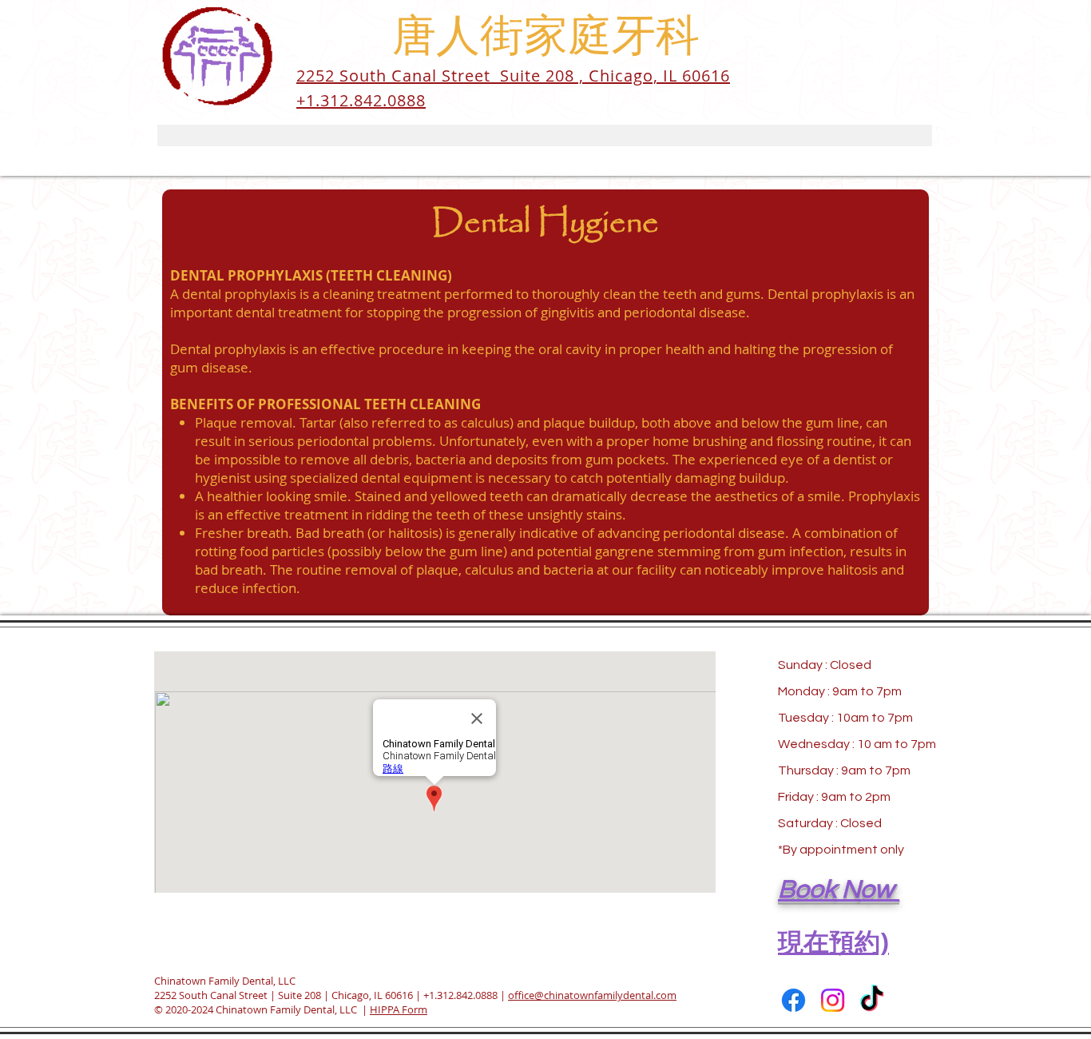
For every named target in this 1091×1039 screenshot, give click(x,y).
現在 (803, 941)
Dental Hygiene (545, 223)
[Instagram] (832, 1000)
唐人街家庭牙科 (546, 39)
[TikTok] (871, 1000)
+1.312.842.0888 (460, 995)
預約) (859, 941)
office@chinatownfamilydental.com (592, 995)
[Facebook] (793, 1000)
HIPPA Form (398, 1009)
